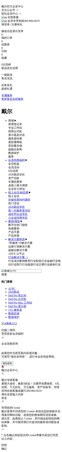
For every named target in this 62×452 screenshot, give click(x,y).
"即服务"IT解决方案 (20, 242)
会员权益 (13, 163)
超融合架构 (15, 149)
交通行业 (44, 264)
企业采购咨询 (9, 343)
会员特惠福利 (16, 160)
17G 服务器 (15, 309)
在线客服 (13, 17)
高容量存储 (15, 145)
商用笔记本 (15, 124)
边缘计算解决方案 (19, 246)
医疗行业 (22, 264)
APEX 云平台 (16, 253)
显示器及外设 (16, 134)
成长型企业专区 (18, 214)
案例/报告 (14, 221)
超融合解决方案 (18, 250)
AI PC (11, 288)
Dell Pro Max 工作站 (20, 302)
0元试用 (13, 170)
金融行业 (52, 260)
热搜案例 (13, 228)
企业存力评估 (16, 188)
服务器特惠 (15, 138)
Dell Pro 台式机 (17, 299)
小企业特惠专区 (18, 217)
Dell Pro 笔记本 (17, 295)
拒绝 (4, 445)
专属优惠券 (15, 181)
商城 (11, 120)
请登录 (5, 24)
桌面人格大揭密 (18, 185)
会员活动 (13, 167)
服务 (11, 156)
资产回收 (13, 178)
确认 (4, 448)
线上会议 (13, 196)
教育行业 (30, 260)
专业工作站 (15, 127)
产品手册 (13, 232)
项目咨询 (7, 363)
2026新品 (13, 291)
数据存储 (13, 313)
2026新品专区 (16, 174)
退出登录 (17, 31)
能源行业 (33, 264)
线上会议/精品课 (18, 192)
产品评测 (13, 235)
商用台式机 (15, 131)
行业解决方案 (16, 257)
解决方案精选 (16, 239)
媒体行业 (55, 264)
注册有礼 (17, 24)
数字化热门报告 (18, 224)
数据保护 (13, 152)
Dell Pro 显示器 (17, 306)
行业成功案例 (16, 260)
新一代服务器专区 (19, 210)
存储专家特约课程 (19, 199)
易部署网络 (15, 142)
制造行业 (41, 260)
